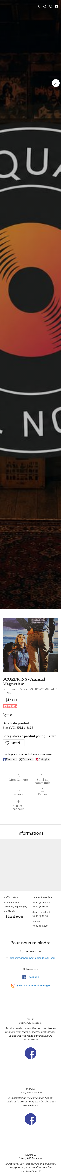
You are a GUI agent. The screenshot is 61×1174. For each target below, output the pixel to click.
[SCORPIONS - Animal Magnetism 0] (30, 645)
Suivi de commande (42, 781)
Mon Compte (18, 779)
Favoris (19, 794)
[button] (14, 742)
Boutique (9, 689)
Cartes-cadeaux (18, 807)
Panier (42, 794)
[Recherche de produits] (56, 83)
